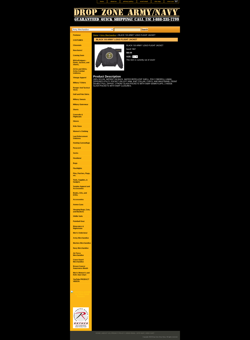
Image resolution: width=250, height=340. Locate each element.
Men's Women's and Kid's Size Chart (81, 274)
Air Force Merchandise (78, 254)
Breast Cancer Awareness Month (80, 267)
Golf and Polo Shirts (81, 94)
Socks (75, 153)
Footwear (77, 35)
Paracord (77, 148)
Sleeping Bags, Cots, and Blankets (81, 211)
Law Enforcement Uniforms (80, 137)
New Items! (77, 50)
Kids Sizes (77, 126)
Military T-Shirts (79, 83)
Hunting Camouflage (81, 143)
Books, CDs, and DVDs (80, 194)
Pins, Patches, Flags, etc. (81, 174)
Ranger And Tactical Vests (81, 89)
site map (158, 1)
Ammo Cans (78, 205)
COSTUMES (78, 40)
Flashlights (77, 168)
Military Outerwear (80, 104)
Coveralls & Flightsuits (78, 116)
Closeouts (77, 45)
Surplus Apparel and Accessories (81, 187)
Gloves (76, 121)
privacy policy (128, 1)
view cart (170, 1)
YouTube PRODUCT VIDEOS (81, 280)
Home (95, 35)
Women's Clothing (80, 131)
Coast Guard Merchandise (78, 261)
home (102, 1)
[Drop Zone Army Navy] (106, 15)
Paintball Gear (79, 221)
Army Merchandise (108, 35)
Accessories (78, 200)
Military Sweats (79, 99)
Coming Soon (78, 55)
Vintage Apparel (79, 78)
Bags (75, 163)
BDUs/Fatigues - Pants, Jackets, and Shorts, (81, 62)
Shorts (76, 110)
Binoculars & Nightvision (78, 227)
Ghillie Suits (78, 216)
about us (114, 1)
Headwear (77, 158)
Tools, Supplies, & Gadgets (80, 181)
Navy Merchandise (81, 248)
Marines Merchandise (82, 243)
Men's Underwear (80, 233)
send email (144, 1)
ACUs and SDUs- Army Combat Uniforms (80, 71)
